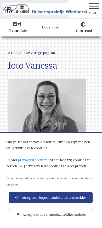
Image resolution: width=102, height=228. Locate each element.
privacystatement (33, 160)
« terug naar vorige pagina (31, 52)
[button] (93, 9)
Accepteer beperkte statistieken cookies (54, 197)
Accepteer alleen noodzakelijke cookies (54, 214)
